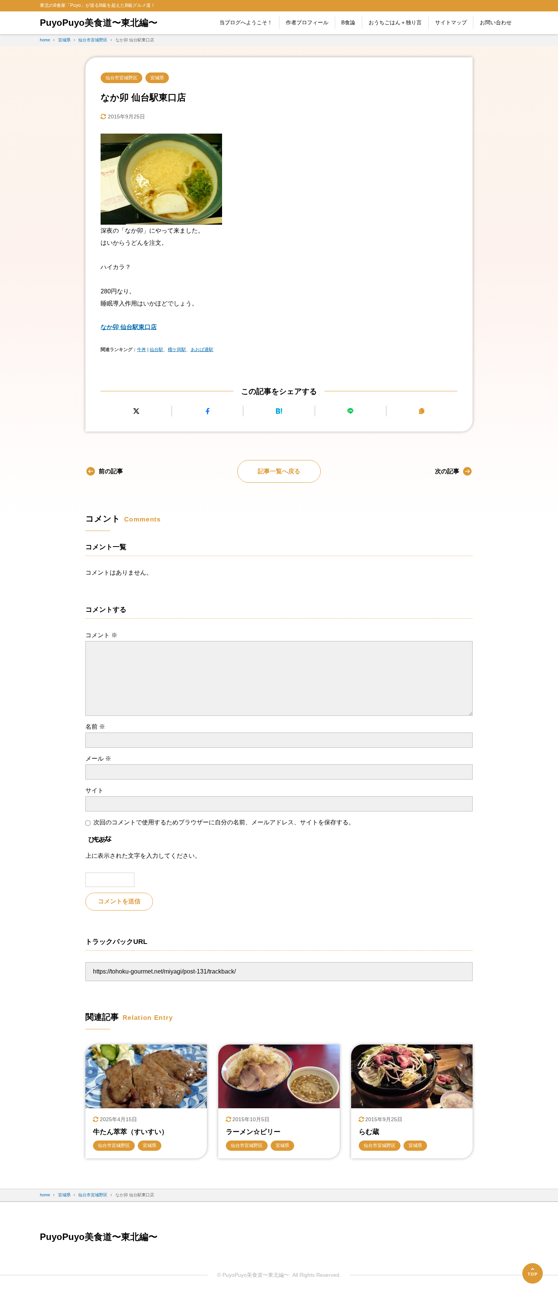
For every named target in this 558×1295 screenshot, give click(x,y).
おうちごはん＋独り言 (395, 22)
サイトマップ (451, 22)
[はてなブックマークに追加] (278, 411)
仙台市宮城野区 (121, 77)
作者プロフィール (307, 22)
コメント (101, 635)
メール (98, 758)
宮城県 (157, 77)
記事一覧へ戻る (279, 471)
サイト (94, 790)
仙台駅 (156, 349)
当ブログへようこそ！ (246, 22)
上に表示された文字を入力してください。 (143, 855)
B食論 (348, 22)
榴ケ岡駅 (177, 349)
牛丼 (141, 349)
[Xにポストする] (136, 411)
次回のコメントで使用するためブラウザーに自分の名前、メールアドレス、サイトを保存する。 (224, 822)
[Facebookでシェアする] (207, 411)
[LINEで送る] (350, 411)
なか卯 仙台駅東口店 (129, 327)
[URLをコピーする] (421, 411)
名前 (95, 726)
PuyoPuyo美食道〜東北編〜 (99, 22)
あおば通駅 (202, 349)
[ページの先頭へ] (532, 1273)
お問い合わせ (496, 22)
